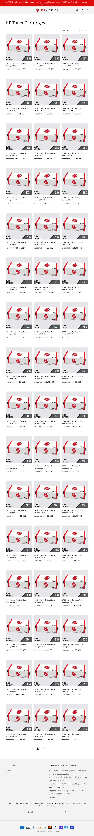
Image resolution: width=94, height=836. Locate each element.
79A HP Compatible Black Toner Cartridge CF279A (72, 556)
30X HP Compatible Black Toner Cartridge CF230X (72, 199)
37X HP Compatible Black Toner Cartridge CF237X (16, 288)
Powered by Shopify (53, 831)
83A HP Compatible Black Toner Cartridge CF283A (44, 646)
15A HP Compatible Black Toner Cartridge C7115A (44, 109)
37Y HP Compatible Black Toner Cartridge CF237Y (44, 288)
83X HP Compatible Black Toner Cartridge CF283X (72, 646)
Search (8, 771)
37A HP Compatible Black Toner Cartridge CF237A (72, 243)
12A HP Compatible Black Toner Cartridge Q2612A (72, 65)
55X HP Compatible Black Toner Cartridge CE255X (44, 467)
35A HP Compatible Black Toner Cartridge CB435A (16, 243)
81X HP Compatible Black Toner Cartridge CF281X (16, 646)
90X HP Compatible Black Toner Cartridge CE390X (44, 735)
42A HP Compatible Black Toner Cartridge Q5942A (16, 333)
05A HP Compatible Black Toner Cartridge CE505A (16, 65)
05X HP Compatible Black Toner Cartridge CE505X (44, 65)
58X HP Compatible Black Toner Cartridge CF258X (16, 512)
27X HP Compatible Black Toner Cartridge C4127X (16, 199)
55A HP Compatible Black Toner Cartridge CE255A (16, 467)
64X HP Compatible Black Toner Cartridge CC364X (16, 556)
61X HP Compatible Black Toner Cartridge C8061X (44, 512)
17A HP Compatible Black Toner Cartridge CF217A (16, 154)
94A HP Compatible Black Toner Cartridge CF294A (72, 735)
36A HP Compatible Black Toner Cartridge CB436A (44, 243)
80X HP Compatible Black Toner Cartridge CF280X (44, 601)
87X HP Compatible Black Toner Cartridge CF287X (72, 690)
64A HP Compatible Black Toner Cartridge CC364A (72, 512)
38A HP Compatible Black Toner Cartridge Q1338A (72, 288)
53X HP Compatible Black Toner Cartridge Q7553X (72, 422)
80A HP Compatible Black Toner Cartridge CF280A (16, 601)
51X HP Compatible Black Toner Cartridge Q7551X (16, 422)
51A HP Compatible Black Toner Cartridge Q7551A (72, 378)
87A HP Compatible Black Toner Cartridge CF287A (44, 690)
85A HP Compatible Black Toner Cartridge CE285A (16, 690)
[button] (6, 10)
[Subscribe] (65, 812)
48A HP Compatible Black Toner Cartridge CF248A (72, 333)
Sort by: (54, 30)
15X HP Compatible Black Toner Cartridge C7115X (72, 109)
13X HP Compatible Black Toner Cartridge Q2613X (16, 109)
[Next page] (56, 747)
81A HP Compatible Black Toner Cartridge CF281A (72, 601)
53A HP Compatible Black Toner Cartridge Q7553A (44, 422)
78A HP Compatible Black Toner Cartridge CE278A (44, 556)
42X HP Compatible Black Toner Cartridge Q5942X (44, 333)
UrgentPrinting (43, 831)
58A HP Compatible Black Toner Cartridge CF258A (72, 467)
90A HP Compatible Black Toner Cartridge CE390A (16, 735)
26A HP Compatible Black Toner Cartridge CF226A (44, 154)
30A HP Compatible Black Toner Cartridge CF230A (44, 199)
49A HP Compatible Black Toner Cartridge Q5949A (16, 378)
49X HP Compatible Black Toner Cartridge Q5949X (44, 378)
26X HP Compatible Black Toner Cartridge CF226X (72, 154)
